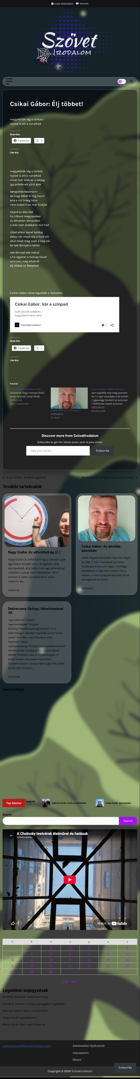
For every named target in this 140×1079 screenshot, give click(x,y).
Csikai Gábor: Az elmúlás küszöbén (101, 548)
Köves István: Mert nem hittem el (24, 1024)
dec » (74, 981)
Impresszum (80, 1052)
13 (127, 953)
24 (70, 965)
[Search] (131, 81)
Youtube (84, 3)
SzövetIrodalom (82, 1071)
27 (127, 965)
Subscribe (102, 450)
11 (89, 953)
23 (51, 965)
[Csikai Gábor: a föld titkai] (69, 398)
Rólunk (77, 1059)
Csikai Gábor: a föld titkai (65, 410)
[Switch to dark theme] (121, 81)
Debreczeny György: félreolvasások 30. (36, 611)
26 (108, 965)
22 (31, 965)
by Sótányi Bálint (19, 111)
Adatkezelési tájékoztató (88, 1045)
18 (89, 959)
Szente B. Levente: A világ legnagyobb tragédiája (34, 1003)
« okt (65, 981)
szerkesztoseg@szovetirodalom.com (27, 1046)
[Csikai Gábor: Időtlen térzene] (111, 400)
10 (70, 953)
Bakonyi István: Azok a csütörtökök (25, 1010)
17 (70, 959)
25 (89, 965)
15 (31, 959)
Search (7, 814)
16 (51, 959)
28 (12, 971)
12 (108, 953)
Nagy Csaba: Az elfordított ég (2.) (34, 552)
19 (108, 959)
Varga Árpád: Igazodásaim (20, 1017)
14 (12, 959)
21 (12, 965)
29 (31, 971)
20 (127, 959)
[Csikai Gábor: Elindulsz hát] (30, 396)
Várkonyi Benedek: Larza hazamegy (25, 996)
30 (51, 971)
